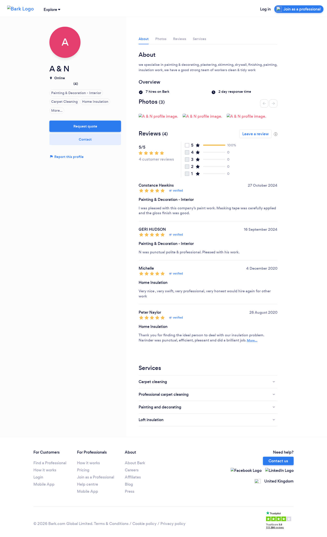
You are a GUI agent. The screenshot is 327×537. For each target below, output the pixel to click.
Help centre (87, 484)
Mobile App (43, 484)
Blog (129, 484)
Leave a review (255, 134)
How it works (44, 470)
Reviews (179, 38)
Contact (85, 139)
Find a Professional (49, 463)
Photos (160, 38)
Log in (265, 9)
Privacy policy (173, 523)
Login (38, 477)
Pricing (83, 470)
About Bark (135, 463)
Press (129, 491)
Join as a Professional (95, 477)
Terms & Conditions (111, 523)
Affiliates (133, 477)
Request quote (85, 126)
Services (199, 38)
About (144, 38)
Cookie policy (144, 523)
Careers (132, 470)
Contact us (278, 461)
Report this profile (68, 156)
